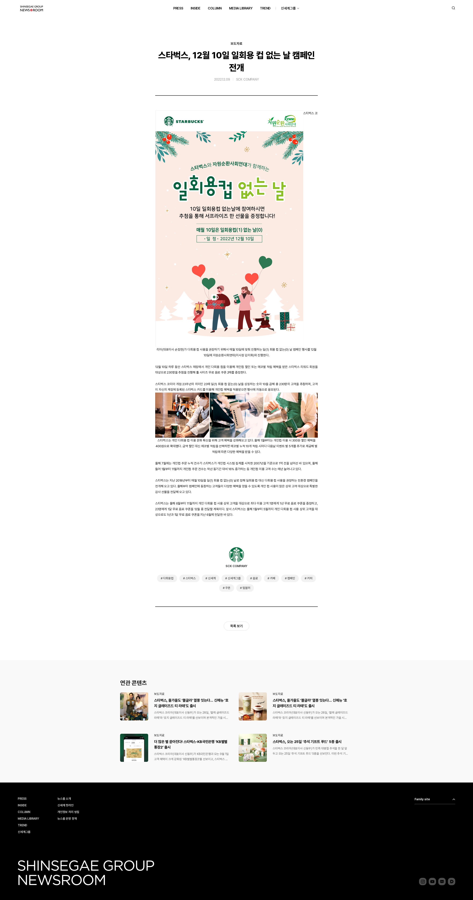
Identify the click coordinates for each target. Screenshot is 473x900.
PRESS (178, 8)
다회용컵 (168, 578)
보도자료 (236, 43)
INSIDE (195, 8)
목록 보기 (236, 626)
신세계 (212, 578)
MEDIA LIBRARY (241, 8)
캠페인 (291, 578)
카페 (272, 578)
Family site (422, 799)
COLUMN (215, 8)
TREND (265, 8)
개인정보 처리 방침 (68, 812)
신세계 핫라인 (65, 805)
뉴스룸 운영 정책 (67, 818)
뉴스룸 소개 (64, 798)
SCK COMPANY (247, 79)
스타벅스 (191, 578)
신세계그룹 (288, 8)
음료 (255, 578)
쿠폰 (227, 588)
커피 (309, 578)
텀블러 (246, 588)
